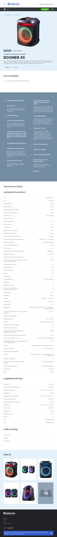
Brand (5, 518)
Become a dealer (8, 523)
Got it (51, 533)
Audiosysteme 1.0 (8, 15)
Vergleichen (8, 67)
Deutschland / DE (49, 4)
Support (45, 9)
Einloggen (41, 4)
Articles (5, 519)
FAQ (5, 521)
